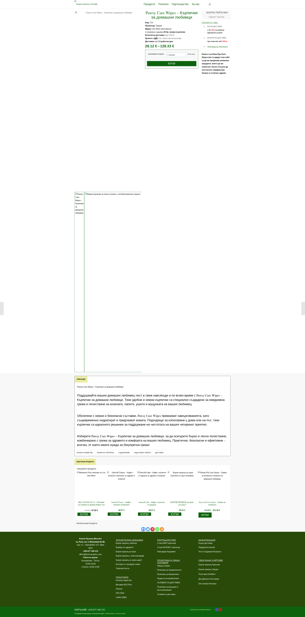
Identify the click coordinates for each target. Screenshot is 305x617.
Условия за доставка (166, 594)
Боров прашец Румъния (209, 565)
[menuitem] (149, 4)
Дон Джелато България (208, 579)
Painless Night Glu (124, 580)
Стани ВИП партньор (166, 543)
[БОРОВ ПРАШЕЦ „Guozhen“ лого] (86, 4)
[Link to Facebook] (217, 609)
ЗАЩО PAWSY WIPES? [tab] (142, 453)
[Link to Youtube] (220, 609)
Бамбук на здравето (124, 547)
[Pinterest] (152, 529)
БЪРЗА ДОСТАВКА (214, 26)
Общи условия (163, 566)
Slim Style (120, 593)
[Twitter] (148, 529)
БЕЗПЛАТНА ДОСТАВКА (216, 38)
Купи (171, 63)
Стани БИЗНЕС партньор (168, 547)
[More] (162, 529)
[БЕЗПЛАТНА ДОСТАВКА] (204, 38)
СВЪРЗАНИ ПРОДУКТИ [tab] (85, 462)
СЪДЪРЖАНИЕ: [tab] (124, 453)
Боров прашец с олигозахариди (130, 556)
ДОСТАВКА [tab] (159, 453)
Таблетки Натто (122, 568)
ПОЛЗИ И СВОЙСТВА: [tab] (85, 453)
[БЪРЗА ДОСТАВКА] (204, 27)
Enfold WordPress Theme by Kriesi (115, 613)
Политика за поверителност (169, 570)
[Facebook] (143, 529)
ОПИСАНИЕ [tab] (81, 379)
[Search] (215, 4)
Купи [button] (84, 514)
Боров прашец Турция (208, 569)
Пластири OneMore (206, 574)
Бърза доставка (205, 543)
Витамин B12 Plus (124, 585)
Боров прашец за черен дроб (129, 560)
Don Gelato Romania (207, 584)
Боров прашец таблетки (126, 543)
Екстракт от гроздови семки (128, 564)
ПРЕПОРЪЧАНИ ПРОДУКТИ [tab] (86, 523)
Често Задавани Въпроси (209, 552)
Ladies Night (121, 597)
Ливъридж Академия (166, 552)
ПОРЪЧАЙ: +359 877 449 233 (89, 609)
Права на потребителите (168, 578)
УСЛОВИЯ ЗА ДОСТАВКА (168, 583)
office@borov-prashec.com (90, 554)
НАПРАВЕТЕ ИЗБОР (156, 54)
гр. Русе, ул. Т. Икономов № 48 (90, 542)
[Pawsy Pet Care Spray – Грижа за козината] (2, 308)
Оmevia (119, 589)
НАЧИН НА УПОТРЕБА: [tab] (105, 453)
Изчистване (191, 54)
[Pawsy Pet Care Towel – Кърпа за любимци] (303, 308)
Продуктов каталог (206, 547)
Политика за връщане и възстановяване (167, 588)
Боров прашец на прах (126, 552)
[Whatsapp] (157, 529)
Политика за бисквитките (168, 574)
